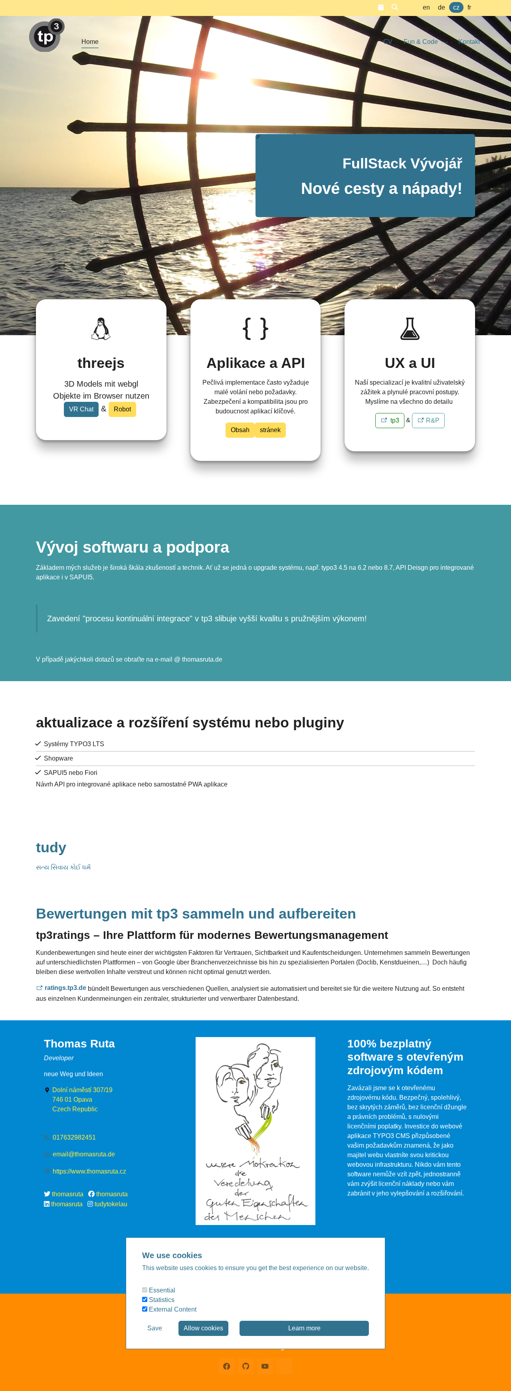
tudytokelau (111, 1204)
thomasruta (67, 1194)
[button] (381, 7)
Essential (161, 1290)
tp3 (394, 420)
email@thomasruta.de (84, 1154)
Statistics (160, 1299)
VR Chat (81, 409)
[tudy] (46, 32)
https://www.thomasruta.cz (89, 1171)
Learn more (304, 1328)
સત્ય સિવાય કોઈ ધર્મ (63, 867)
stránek (270, 430)
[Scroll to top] (493, 1373)
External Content (171, 1309)
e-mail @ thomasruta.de (187, 659)
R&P (433, 420)
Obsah (240, 430)
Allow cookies (203, 1328)
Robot (122, 409)
